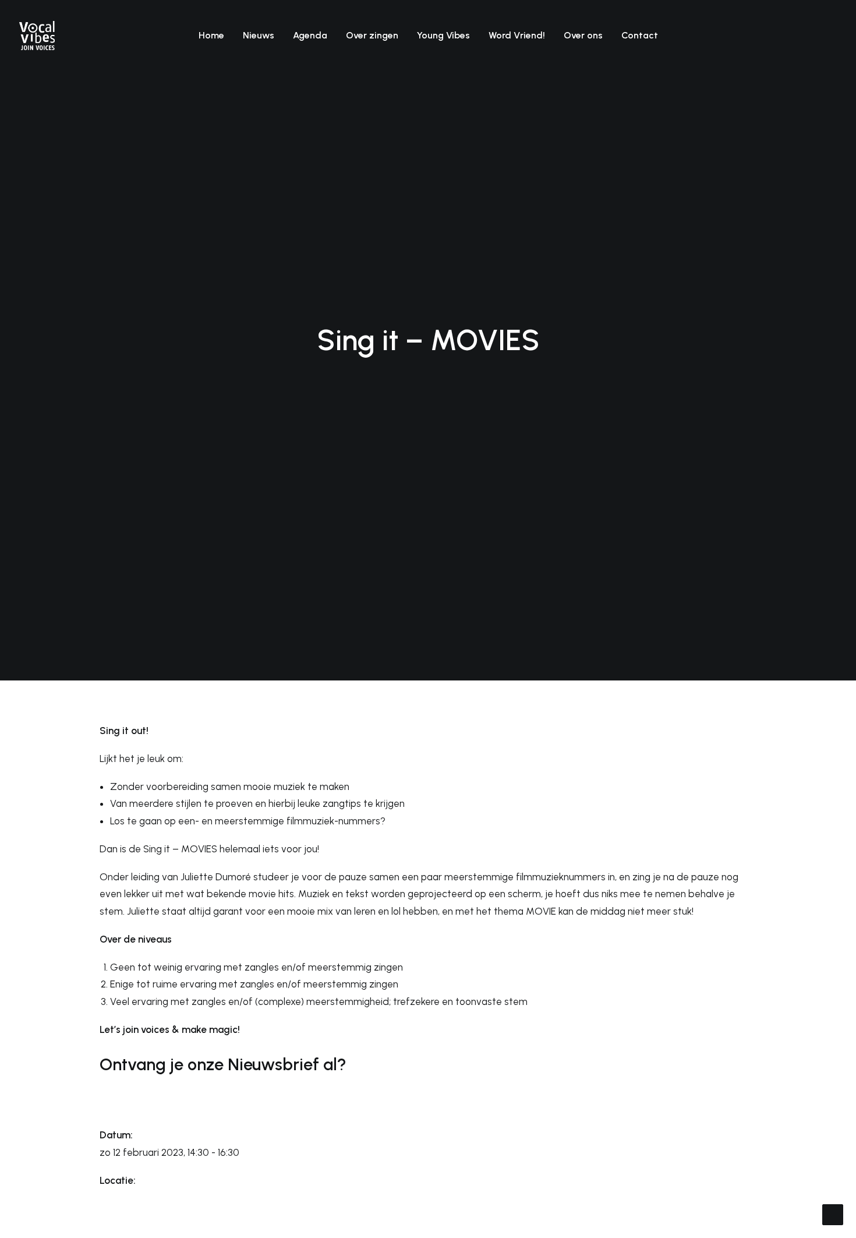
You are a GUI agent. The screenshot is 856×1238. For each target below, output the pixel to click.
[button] (777, 35)
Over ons (583, 35)
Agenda (310, 35)
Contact (639, 35)
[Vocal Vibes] (37, 35)
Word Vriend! (517, 35)
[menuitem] (211, 35)
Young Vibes (443, 35)
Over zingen (372, 35)
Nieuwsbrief (273, 1064)
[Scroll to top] (832, 1213)
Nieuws (258, 35)
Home (211, 35)
